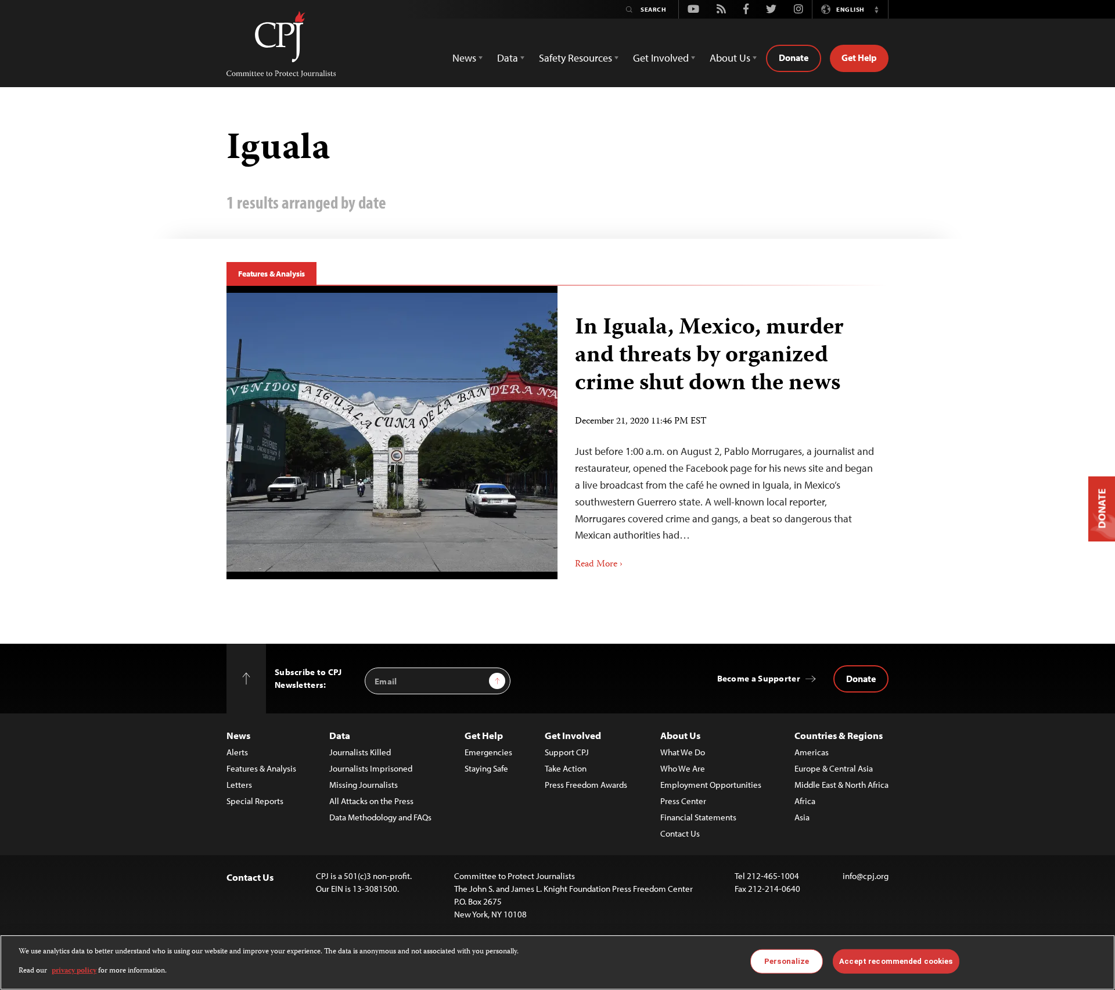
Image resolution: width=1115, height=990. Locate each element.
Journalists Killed (360, 752)
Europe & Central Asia (833, 768)
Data (339, 735)
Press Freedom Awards (586, 784)
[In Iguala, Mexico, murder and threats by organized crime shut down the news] (392, 432)
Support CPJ (567, 752)
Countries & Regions (838, 735)
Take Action (566, 768)
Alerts (237, 752)
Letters (239, 784)
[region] (557, 962)
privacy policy (74, 970)
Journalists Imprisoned (370, 768)
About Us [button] (730, 57)
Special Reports (254, 800)
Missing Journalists (363, 784)
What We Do (682, 752)
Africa (804, 800)
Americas (811, 752)
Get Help (859, 57)
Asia (802, 817)
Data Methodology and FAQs (380, 817)
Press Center (683, 800)
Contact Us (680, 833)
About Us (680, 735)
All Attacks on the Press (371, 800)
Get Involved (573, 735)
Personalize (786, 961)
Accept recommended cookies (895, 961)
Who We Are (682, 768)
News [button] (464, 57)
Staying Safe (486, 768)
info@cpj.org (866, 875)
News (238, 735)
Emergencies (488, 752)
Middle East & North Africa (841, 784)
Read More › (599, 564)
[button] (876, 9)
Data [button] (507, 57)
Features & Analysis (271, 273)
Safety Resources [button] (575, 57)
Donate (793, 57)
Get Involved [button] (661, 57)
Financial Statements (698, 817)
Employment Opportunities (710, 784)
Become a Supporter (758, 678)
